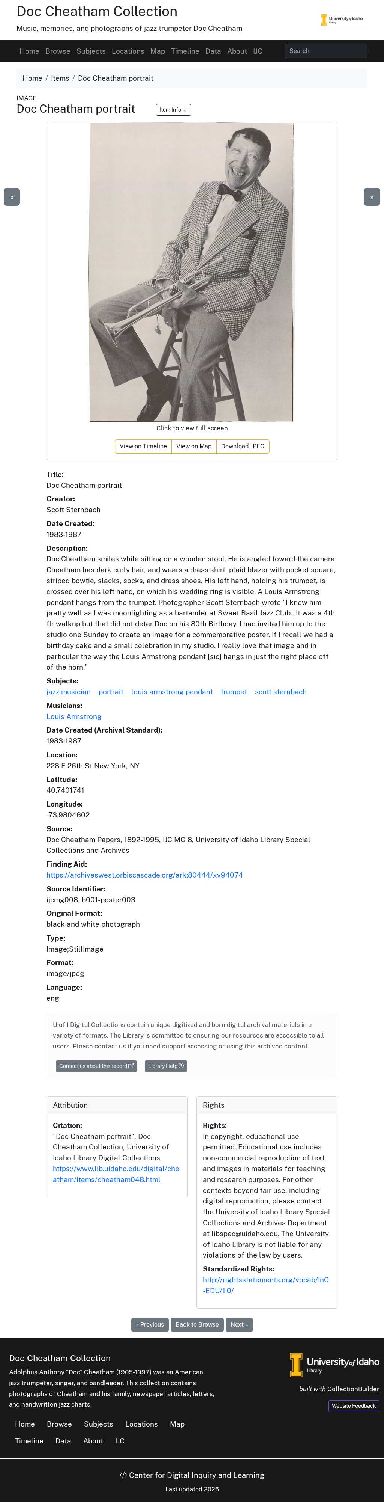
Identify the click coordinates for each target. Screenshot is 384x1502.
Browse (57, 51)
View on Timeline (143, 446)
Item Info (170, 110)
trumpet (234, 692)
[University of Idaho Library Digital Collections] (342, 20)
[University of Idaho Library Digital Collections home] (335, 1364)
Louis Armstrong (74, 716)
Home (29, 51)
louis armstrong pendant (172, 692)
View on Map (194, 446)
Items (60, 78)
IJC (257, 51)
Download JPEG (243, 446)
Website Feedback (354, 1406)
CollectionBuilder (353, 1389)
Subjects (91, 51)
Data (213, 51)
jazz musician (68, 692)
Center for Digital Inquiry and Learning (195, 1475)
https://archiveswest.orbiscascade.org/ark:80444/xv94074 (144, 875)
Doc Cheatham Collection (96, 11)
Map (157, 51)
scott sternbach (281, 692)
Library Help (163, 1066)
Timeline (185, 51)
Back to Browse (197, 1324)
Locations (128, 51)
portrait (111, 692)
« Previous (150, 1324)
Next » (239, 1324)
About (237, 51)
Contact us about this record (93, 1066)
